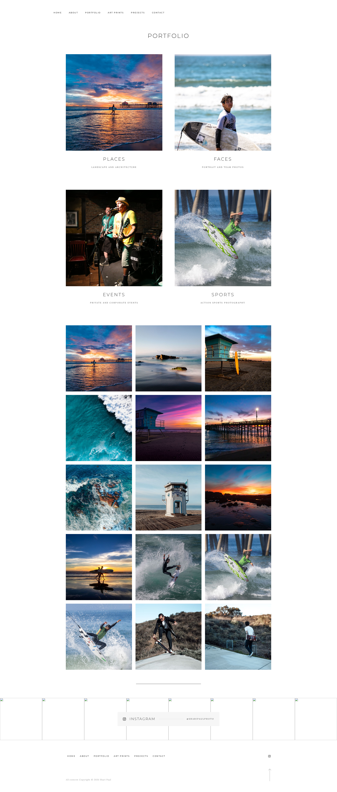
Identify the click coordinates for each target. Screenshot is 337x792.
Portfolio (93, 12)
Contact (158, 12)
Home (58, 12)
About (73, 12)
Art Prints (116, 12)
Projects (138, 12)
